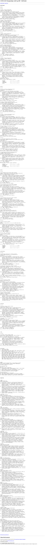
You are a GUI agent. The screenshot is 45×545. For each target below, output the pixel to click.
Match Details (2, 3)
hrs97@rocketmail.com (10, 540)
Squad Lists (6, 3)
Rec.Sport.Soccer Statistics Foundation (20, 539)
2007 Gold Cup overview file (4, 534)
